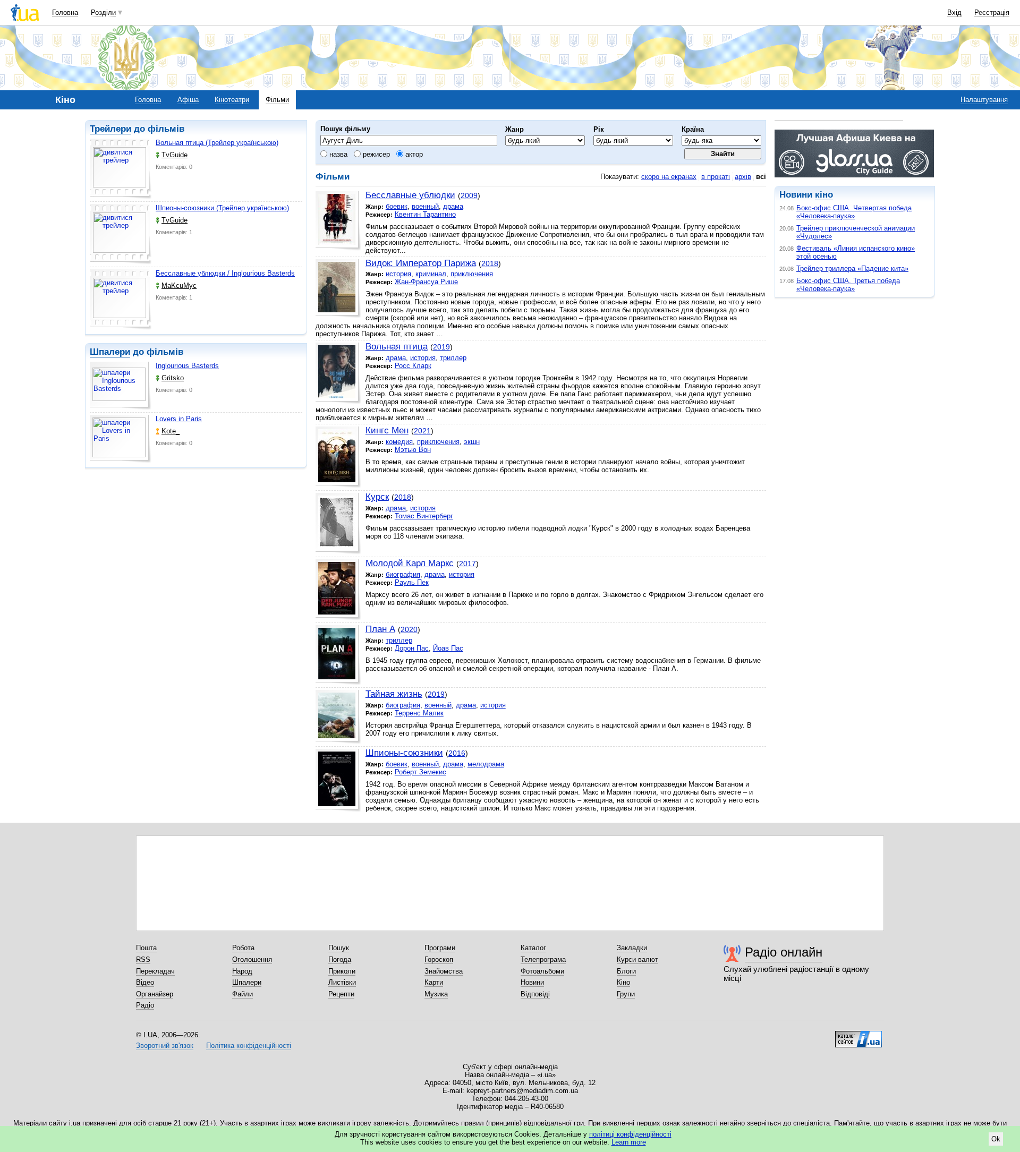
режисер (375, 154)
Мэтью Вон (413, 450)
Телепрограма (543, 959)
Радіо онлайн (783, 952)
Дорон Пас (412, 648)
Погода (339, 959)
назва (337, 154)
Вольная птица (397, 347)
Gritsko (173, 378)
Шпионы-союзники (404, 753)
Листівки (342, 982)
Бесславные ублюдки (410, 195)
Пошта (146, 948)
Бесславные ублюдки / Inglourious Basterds (225, 273)
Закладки (632, 948)
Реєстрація (991, 12)
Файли (242, 994)
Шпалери (110, 352)
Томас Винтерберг (424, 516)
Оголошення (252, 959)
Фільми (277, 100)
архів (743, 177)
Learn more (628, 1142)
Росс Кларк (413, 366)
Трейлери (110, 129)
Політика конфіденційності (248, 1045)
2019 (441, 347)
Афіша (188, 100)
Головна (65, 12)
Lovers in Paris (179, 419)
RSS (143, 959)
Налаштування (984, 100)
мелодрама (486, 764)
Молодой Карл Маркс (410, 563)
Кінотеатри (232, 100)
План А (380, 629)
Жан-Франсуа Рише (426, 282)
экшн (472, 442)
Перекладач (155, 971)
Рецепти (341, 994)
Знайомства (443, 971)
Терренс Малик (419, 713)
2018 (489, 263)
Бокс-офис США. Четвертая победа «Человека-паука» (854, 212)
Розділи (103, 12)
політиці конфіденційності (630, 1134)
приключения (471, 274)
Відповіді (535, 994)
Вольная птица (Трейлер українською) (217, 143)
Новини (532, 982)
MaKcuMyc (179, 285)
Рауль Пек (412, 582)
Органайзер (154, 994)
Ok (995, 1139)
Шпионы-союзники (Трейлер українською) (222, 208)
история (398, 274)
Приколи (341, 971)
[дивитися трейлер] (120, 169)
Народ (242, 971)
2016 (456, 753)
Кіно (623, 982)
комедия (399, 442)
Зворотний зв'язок (164, 1045)
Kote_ (171, 431)
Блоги (626, 971)
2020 (409, 629)
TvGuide (175, 155)
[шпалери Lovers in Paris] (120, 439)
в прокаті (715, 177)
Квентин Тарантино (425, 214)
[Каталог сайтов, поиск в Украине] (858, 1035)
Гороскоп (438, 959)
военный (425, 206)
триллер (453, 358)
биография (403, 574)
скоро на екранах (668, 177)
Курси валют (637, 959)
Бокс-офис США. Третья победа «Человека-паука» (848, 285)
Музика (436, 994)
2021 (422, 430)
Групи (626, 994)
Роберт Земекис (420, 772)
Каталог (533, 948)
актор (413, 154)
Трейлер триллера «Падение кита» (852, 268)
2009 (469, 195)
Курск (377, 497)
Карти (433, 982)
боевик (396, 206)
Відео (145, 982)
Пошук (338, 948)
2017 (467, 563)
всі (761, 177)
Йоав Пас (448, 648)
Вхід (954, 12)
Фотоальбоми (542, 971)
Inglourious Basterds (187, 366)
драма (453, 206)
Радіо (145, 1005)
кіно (824, 195)
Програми (439, 948)
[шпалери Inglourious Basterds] (120, 386)
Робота (243, 948)
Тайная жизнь (394, 694)
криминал (430, 274)
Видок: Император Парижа (421, 263)
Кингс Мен (387, 430)
